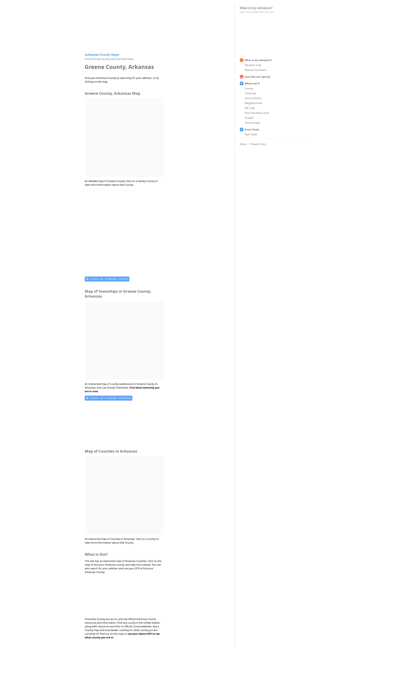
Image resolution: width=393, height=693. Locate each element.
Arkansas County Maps (102, 54)
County (249, 88)
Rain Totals (251, 134)
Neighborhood (253, 103)
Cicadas (249, 118)
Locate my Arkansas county (109, 279)
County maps (252, 122)
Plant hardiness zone (257, 113)
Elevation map (253, 65)
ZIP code (250, 108)
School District (253, 98)
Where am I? (252, 83)
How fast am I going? (258, 76)
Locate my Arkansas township (110, 398)
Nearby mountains (255, 70)
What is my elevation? (258, 60)
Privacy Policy (258, 144)
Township (250, 93)
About (243, 144)
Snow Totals (252, 129)
